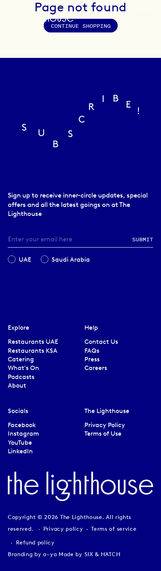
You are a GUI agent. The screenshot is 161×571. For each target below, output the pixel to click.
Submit (142, 239)
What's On (23, 368)
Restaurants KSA (32, 350)
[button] (119, 20)
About (17, 385)
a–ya (50, 554)
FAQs (91, 350)
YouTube (20, 442)
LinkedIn (20, 451)
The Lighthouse (81, 517)
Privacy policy (63, 529)
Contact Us (101, 341)
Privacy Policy (104, 425)
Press (92, 359)
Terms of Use (103, 433)
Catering (21, 359)
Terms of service (113, 529)
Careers (95, 368)
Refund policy (35, 542)
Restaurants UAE (33, 341)
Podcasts (21, 377)
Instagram (23, 433)
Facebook (22, 425)
